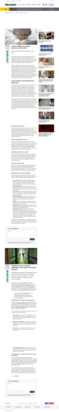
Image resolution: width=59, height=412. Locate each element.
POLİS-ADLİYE (28, 4)
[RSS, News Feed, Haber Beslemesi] (53, 403)
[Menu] (43, 5)
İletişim (26, 403)
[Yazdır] (7, 60)
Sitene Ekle (35, 403)
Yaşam (39, 4)
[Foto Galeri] (53, 0)
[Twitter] (7, 53)
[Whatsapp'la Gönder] (7, 56)
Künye (23, 403)
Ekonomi (23, 4)
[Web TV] (51, 0)
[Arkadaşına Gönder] (7, 58)
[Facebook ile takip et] (46, 403)
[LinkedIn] (7, 55)
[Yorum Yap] (7, 61)
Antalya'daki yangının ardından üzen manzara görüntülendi (26, 9)
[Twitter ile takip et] (48, 403)
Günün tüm (51, 9)
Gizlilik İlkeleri (30, 403)
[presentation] (8, 9)
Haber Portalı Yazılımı (9, 410)
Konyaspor (34, 4)
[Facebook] (7, 51)
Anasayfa (19, 403)
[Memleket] (10, 4)
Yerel (19, 4)
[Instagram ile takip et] (51, 403)
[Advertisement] (29, 20)
